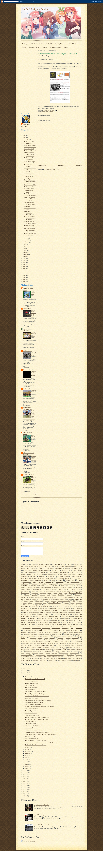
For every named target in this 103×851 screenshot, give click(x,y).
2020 (24, 262)
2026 (24, 132)
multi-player (40, 624)
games (44, 603)
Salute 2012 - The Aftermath (41, 825)
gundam (38, 605)
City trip (41, 582)
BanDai (31, 572)
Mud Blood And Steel (28, 475)
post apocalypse (32, 632)
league (40, 614)
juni (25, 246)
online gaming (65, 628)
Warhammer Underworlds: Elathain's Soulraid (29, 213)
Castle (53, 580)
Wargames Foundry (64, 653)
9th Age (76, 564)
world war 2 (43, 660)
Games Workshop (54, 603)
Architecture (64, 570)
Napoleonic (30, 626)
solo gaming (33, 640)
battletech (23, 574)
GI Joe (72, 603)
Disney (61, 589)
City (34, 582)
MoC (76, 622)
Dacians (42, 587)
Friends (25, 601)
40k (63, 564)
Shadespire (60, 638)
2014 (24, 274)
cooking (41, 585)
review (59, 634)
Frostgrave (39, 601)
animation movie (44, 570)
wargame (51, 111)
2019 (24, 264)
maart (25, 252)
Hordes (61, 608)
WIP (42, 658)
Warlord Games (70, 655)
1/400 (22, 564)
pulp (65, 632)
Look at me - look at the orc (33, 354)
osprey (31, 630)
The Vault (44, 47)
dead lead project (27, 351)
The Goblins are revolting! (28, 165)
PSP (61, 632)
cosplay (55, 585)
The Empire (50, 645)
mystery (59, 624)
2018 (24, 266)
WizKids (47, 658)
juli (25, 244)
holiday (42, 608)
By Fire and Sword (76, 578)
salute (55, 636)
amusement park (58, 568)
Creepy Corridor (70, 585)
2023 (24, 138)
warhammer (74, 653)
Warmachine (79, 655)
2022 (24, 258)
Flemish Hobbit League (58, 599)
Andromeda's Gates (76, 568)
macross (63, 616)
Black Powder (72, 574)
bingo (46, 574)
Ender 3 (27, 595)
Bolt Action (60, 576)
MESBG (61, 620)
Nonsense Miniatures (36, 628)
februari (26, 254)
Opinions (79, 628)
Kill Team (23, 614)
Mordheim (23, 624)
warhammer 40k (26, 655)
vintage (63, 651)
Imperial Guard (37, 610)
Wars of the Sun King (46, 656)
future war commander (64, 601)
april (25, 250)
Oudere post (78, 165)
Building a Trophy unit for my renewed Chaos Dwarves (30, 181)
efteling (60, 593)
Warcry (41, 653)
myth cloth (76, 624)
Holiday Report (52, 608)
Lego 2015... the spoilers (40, 815)
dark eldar (63, 587)
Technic (37, 645)
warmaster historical (34, 656)
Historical (24, 608)
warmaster (25, 656)
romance (73, 634)
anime (54, 570)
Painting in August (33, 390)
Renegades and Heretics (50, 634)
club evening (59, 582)
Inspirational (56, 610)
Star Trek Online (37, 641)
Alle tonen (34, 494)
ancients (67, 568)
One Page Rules (56, 628)
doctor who (75, 589)
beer (34, 574)
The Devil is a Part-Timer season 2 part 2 (30, 234)
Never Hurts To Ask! (33, 293)
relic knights (40, 634)
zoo (78, 660)
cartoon (46, 580)
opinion (71, 628)
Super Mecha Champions (40, 643)
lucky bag (44, 616)
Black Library (63, 574)
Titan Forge (53, 647)
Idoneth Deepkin (26, 610)
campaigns (24, 580)
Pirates (60, 630)
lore (35, 616)
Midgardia (32, 622)
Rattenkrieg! (26, 634)
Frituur (31, 601)
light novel (57, 614)
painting (42, 630)
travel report (58, 649)
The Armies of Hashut (37, 44)
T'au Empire (71, 643)
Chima (80, 580)
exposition (37, 597)
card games (38, 580)
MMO (70, 622)
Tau (31, 645)
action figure (43, 566)
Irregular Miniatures (33, 612)
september (26, 241)
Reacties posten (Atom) (53, 169)
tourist (78, 647)
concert (60, 584)
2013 (24, 276)
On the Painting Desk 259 (30, 204)
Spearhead (64, 639)
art (69, 570)
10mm (27, 564)
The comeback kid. (33, 477)
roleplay (67, 634)
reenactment (33, 634)
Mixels (64, 622)
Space (41, 640)
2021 (24, 260)
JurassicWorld (63, 612)
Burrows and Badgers (63, 578)
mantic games (41, 618)
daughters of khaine (25, 589)
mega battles (30, 620)
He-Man (55, 606)
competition (52, 584)
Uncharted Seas (28, 651)
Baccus (25, 572)
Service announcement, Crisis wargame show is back (30, 230)
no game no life (26, 628)
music (53, 624)
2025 (24, 134)
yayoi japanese (62, 660)
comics (44, 584)
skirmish (68, 638)
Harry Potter (24, 607)
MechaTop (76, 618)
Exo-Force (31, 597)
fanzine (77, 597)
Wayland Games (57, 656)
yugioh (74, 660)
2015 (24, 272)
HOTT (73, 608)
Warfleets (48, 653)
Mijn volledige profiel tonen (27, 126)
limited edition (65, 614)
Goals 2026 (49, 44)
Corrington (49, 585)
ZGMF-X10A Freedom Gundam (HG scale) (29, 197)
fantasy (54, 596)
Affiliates (75, 566)
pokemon (23, 632)
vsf (79, 651)
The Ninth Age (60, 645)
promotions (55, 632)
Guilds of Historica (28, 605)
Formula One (78, 599)
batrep (43, 572)
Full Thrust (47, 601)
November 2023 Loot (29, 221)
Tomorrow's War (71, 647)
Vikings (57, 651)
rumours (31, 636)
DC (38, 589)
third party (34, 647)
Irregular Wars (27, 309)
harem (78, 605)
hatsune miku (35, 606)
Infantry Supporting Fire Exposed (33, 334)
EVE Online (61, 595)
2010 (24, 281)
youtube (69, 660)
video (40, 651)
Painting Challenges (60, 44)
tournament (24, 649)
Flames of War (46, 599)
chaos (60, 580)
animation (35, 570)
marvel (49, 618)
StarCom (67, 641)
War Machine (35, 653)
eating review (43, 593)
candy (31, 580)
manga (31, 618)
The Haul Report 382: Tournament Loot (29, 225)
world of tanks (76, 658)
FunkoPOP (53, 601)
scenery (70, 636)
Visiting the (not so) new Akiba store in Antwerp (30, 169)
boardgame (42, 576)
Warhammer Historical (40, 655)
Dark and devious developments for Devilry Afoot (33, 313)
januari (26, 256)
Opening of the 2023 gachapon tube (29, 177)
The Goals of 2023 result (30, 150)
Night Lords (63, 626)
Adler (56, 566)
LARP (35, 614)
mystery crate (66, 624)
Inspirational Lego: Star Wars (41, 805)
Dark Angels (56, 587)
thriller (40, 647)
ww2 (55, 660)
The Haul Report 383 (29, 186)
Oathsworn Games (46, 628)
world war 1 (35, 660)
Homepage (61, 165)
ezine (42, 597)
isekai (41, 612)
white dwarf (34, 658)
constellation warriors (69, 584)
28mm (47, 564)
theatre (28, 647)
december (26, 139)
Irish (25, 612)
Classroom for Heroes (29, 200)
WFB (22, 658)
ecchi (49, 593)
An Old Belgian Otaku (34, 9)
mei (25, 248)
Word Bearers (68, 658)
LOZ (39, 616)
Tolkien (61, 647)
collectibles (24, 584)
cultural (29, 587)
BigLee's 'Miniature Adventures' (28, 329)
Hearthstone (61, 606)
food (70, 599)
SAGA (38, 636)
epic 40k (34, 595)
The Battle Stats (73, 44)
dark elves (70, 587)
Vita (69, 651)
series (52, 638)
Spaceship (48, 639)
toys (31, 649)
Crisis (77, 585)
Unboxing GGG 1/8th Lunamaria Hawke (29, 155)
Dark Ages (48, 587)
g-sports (24, 603)
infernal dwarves (46, 610)
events (69, 595)
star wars (47, 641)
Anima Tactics (27, 570)
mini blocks (40, 622)
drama (33, 591)
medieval (23, 620)
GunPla (72, 605)
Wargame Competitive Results (30, 47)
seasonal (46, 638)
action (36, 566)
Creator (62, 585)
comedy (34, 584)
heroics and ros (76, 606)
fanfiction (47, 597)
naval (37, 626)
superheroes (51, 643)
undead (35, 651)
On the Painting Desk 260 (30, 185)
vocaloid (75, 651)
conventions (45, 111)
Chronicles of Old (27, 582)
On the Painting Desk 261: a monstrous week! (30, 162)
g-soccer (80, 601)
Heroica (68, 606)
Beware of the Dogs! (29, 152)
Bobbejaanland (51, 576)
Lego (46, 614)
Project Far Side (42, 632)
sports (71, 639)
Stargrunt (79, 641)
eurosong (54, 595)
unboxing (79, 649)
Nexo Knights (56, 626)
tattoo (26, 645)
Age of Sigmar (31, 568)
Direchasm (54, 589)
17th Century (40, 564)
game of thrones (38, 603)
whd (28, 658)
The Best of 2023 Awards (30, 147)
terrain (42, 645)
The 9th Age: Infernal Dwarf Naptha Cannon (30, 194)
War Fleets (28, 653)
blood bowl (32, 576)
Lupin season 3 (27, 206)
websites (65, 656)
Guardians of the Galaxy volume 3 (30, 208)
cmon (68, 582)
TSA (64, 649)
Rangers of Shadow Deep (75, 632)
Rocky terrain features (29, 188)
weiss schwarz (72, 656)
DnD (67, 589)
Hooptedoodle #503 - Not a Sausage (33, 373)
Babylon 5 (79, 570)
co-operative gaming (75, 582)
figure (27, 599)
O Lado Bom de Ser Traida (32, 715)
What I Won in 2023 (29, 149)
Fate (22, 599)
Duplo (75, 591)
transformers (48, 649)
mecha (67, 618)
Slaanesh (75, 638)
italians (47, 612)
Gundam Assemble (56, 605)
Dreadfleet (41, 591)
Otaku (36, 630)
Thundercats (46, 647)
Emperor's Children (75, 593)
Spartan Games (57, 639)
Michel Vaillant (72, 620)
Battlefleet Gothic (76, 572)
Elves (65, 593)
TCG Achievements (55, 47)
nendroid (49, 626)
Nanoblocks (23, 626)
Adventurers (68, 566)
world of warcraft (25, 660)
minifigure (46, 622)
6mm (68, 564)
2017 (24, 268)
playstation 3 (75, 630)
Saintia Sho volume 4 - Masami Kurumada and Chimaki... (29, 218)
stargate (73, 641)
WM (52, 658)
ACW (50, 566)
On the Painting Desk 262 (30, 145)
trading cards (39, 649)
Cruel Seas (23, 587)
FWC (74, 601)
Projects (49, 632)
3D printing (56, 564)
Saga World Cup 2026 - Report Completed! (33, 458)
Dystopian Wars (35, 593)
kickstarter (78, 612)
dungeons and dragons (64, 591)
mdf (62, 618)
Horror (67, 608)
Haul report (44, 607)
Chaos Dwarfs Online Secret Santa (29, 173)
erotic (48, 595)
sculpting (40, 638)
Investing (65, 610)
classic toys (49, 582)
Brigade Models (34, 578)
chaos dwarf (70, 580)
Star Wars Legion (59, 641)
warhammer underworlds (55, 655)
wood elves (59, 658)
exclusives (23, 597)
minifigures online (55, 622)
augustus (26, 242)
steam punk (25, 643)
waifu (22, 653)
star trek (77, 640)
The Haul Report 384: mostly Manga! (29, 158)
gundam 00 (47, 605)
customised (35, 587)
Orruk (26, 630)
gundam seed (65, 605)
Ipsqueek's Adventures (75, 610)
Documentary (25, 591)
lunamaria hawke (54, 616)
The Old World (70, 645)
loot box (75, 614)
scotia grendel (33, 638)
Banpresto (37, 572)
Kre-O (29, 614)
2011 (24, 279)
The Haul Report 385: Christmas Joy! (29, 142)
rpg (79, 634)
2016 (24, 270)
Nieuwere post (42, 165)
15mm (33, 564)
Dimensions (46, 589)
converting (33, 585)
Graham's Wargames (28, 389)
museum (47, 624)
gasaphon (66, 603)
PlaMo (67, 630)
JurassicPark (55, 612)
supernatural (63, 643)
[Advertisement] (28, 81)
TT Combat (71, 649)
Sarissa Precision (62, 636)
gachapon (30, 603)
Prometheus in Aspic (28, 370)
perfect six (54, 630)
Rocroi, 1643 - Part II (33, 437)
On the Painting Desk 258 (30, 223)
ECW (55, 593)
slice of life (24, 640)
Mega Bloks (38, 620)
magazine (70, 616)
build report (49, 578)
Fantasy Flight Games (68, 597)
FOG (66, 599)
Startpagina (25, 44)
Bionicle (51, 574)
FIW (40, 599)
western (78, 656)
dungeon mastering (50, 591)
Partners (66, 47)
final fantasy (34, 599)
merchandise (54, 620)
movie (31, 624)
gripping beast (79, 603)
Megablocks (46, 620)
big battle (41, 574)
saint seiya (46, 636)
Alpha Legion (50, 568)
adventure (61, 566)
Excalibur (77, 595)
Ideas (78, 608)
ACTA (30, 566)
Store (31, 643)
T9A (77, 643)
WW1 (50, 660)
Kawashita (71, 612)
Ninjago (70, 626)
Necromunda (43, 626)
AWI (73, 570)
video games (47, 651)
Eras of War (42, 595)
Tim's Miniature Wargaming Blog (27, 408)
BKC (56, 574)
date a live (77, 587)
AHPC (42, 568)
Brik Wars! (42, 578)
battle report (64, 572)
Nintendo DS (79, 626)
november (26, 237)
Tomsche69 (26, 124)
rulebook (23, 636)
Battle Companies (54, 572)
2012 (24, 278)
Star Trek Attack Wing (26, 641)
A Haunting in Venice (29, 202)
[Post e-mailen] (56, 110)
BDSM (29, 574)
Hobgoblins (34, 608)
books (67, 576)
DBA (33, 589)
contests (78, 584)
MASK (57, 618)
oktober (26, 239)
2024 (24, 136)
